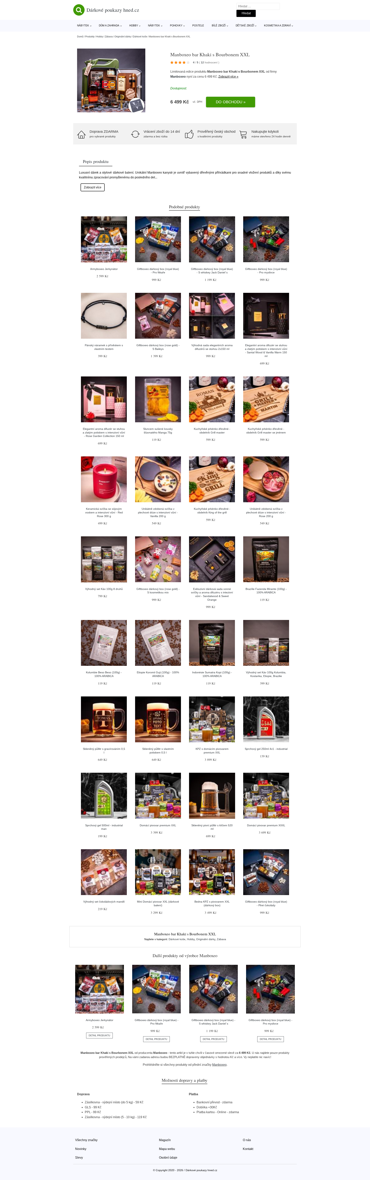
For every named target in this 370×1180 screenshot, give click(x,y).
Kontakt (248, 1149)
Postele (198, 25)
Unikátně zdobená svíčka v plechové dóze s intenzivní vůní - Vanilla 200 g (158, 512)
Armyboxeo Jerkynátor (104, 268)
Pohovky (176, 25)
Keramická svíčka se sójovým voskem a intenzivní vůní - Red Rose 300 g (104, 512)
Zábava (109, 36)
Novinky (80, 1149)
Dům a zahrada (109, 25)
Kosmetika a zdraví (277, 25)
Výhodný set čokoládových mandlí (104, 901)
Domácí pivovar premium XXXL (266, 825)
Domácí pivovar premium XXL (158, 825)
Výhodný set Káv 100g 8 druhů (104, 588)
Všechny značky (86, 1140)
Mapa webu (167, 1149)
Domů (80, 36)
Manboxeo (178, 76)
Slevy (79, 1157)
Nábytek (83, 25)
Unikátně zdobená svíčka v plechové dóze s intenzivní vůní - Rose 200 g (266, 512)
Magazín (165, 1140)
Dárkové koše (140, 36)
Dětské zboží (245, 25)
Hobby (133, 25)
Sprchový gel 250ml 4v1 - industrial (266, 748)
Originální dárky (122, 36)
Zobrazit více (92, 187)
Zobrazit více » (228, 76)
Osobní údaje (168, 1157)
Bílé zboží (219, 25)
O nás (247, 1140)
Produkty (89, 36)
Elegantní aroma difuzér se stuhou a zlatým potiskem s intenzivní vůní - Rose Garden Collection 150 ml (104, 432)
